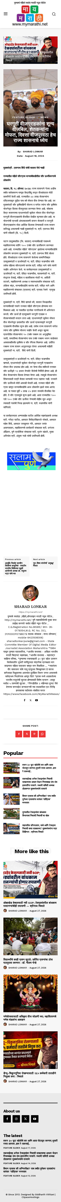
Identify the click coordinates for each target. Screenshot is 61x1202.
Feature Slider (23, 117)
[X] (30, 699)
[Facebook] (24, 699)
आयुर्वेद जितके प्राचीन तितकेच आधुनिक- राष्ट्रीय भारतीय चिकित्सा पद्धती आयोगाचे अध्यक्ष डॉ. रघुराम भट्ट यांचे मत (15, 568)
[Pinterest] (34, 734)
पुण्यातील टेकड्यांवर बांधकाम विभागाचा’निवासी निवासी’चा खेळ (35, 813)
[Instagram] (16, 1119)
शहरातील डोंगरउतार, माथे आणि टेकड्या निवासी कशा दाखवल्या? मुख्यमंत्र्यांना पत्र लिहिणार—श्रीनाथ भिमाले (39, 828)
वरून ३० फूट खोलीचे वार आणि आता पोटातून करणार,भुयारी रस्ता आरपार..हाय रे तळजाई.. (39, 768)
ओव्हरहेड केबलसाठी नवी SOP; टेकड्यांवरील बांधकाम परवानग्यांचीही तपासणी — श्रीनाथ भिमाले (29, 56)
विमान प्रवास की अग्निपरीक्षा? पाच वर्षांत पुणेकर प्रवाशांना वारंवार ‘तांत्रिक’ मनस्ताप (39, 799)
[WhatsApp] (42, 734)
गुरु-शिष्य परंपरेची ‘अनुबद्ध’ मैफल (43, 564)
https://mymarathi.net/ (30, 612)
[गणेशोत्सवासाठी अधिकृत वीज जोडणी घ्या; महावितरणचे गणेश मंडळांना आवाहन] (30, 993)
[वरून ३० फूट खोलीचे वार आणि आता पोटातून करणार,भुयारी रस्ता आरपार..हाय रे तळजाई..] (11, 768)
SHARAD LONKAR (33, 151)
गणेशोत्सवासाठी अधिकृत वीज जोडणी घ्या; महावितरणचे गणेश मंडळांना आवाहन (29, 1018)
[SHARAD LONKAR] (30, 593)
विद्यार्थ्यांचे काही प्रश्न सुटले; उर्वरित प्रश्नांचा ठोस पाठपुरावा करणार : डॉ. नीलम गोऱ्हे (28, 961)
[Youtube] (36, 699)
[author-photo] (5, 911)
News (45, 117)
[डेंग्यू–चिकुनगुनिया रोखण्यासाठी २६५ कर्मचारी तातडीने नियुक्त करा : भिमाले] (30, 1050)
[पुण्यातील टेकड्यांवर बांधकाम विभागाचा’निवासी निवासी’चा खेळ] (11, 813)
